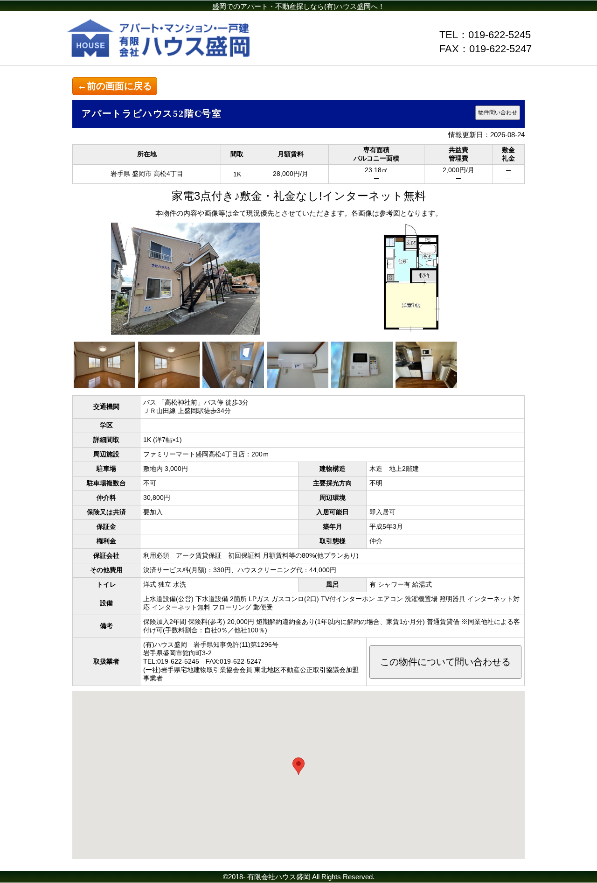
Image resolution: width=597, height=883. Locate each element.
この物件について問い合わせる (445, 662)
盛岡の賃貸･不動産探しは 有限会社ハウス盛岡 (177, 39)
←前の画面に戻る (114, 86)
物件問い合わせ (497, 112)
